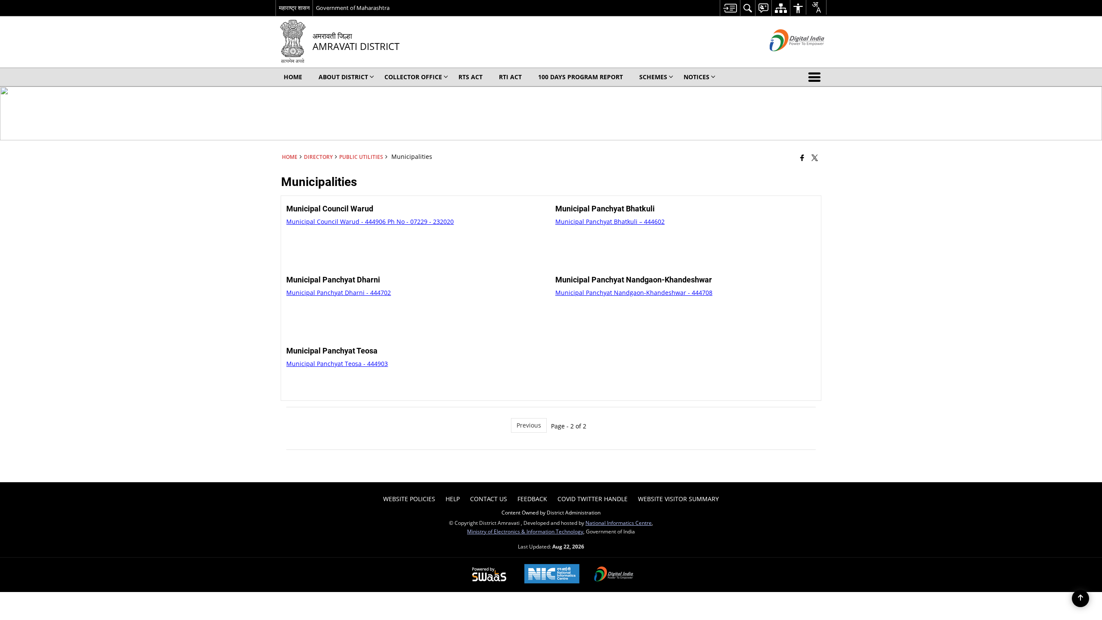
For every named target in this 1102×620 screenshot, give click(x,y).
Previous (529, 425)
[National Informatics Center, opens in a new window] (552, 575)
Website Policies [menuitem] (409, 499)
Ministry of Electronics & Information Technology (525, 531)
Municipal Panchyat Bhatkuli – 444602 (610, 221)
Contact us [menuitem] (488, 499)
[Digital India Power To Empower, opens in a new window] (614, 575)
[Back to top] (1080, 598)
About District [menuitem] (343, 77)
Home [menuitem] (293, 77)
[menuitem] (730, 8)
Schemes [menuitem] (653, 77)
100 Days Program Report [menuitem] (580, 77)
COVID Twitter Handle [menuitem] (592, 499)
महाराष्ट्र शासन (294, 8)
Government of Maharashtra (353, 8)
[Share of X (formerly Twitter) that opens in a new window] (814, 157)
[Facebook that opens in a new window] (802, 157)
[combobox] (816, 7)
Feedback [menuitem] (532, 499)
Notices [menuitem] (696, 77)
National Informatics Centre (618, 522)
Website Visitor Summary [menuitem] (678, 499)
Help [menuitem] (453, 499)
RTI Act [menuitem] (510, 77)
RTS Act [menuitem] (470, 77)
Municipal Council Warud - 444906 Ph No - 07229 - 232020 (370, 221)
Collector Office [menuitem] (413, 77)
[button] (816, 77)
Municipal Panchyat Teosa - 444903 (337, 364)
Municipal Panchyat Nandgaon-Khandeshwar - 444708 (633, 292)
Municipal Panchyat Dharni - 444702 (338, 292)
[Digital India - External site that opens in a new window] (786, 58)
